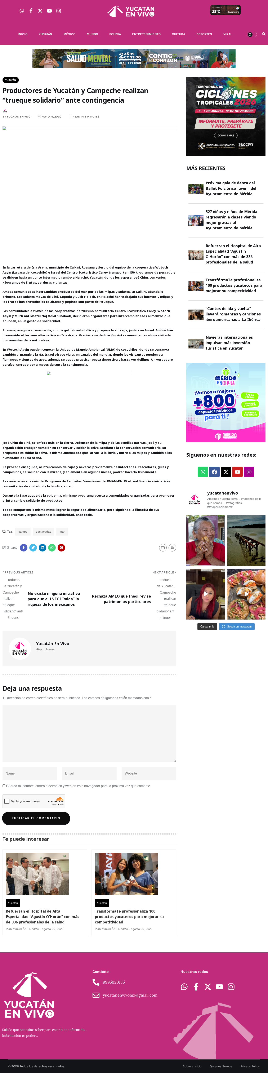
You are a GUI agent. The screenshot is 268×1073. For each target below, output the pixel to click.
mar (62, 531)
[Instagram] (58, 10)
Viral (227, 34)
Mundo (92, 34)
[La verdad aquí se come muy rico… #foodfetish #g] (246, 594)
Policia (115, 34)
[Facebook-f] (31, 10)
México (69, 34)
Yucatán (45, 34)
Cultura (178, 34)
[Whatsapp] (21, 10)
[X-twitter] (40, 10)
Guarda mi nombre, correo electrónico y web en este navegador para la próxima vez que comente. (78, 786)
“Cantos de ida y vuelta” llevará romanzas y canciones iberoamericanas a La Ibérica (233, 314)
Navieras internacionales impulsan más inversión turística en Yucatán (229, 343)
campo (22, 531)
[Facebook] (214, 472)
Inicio (22, 34)
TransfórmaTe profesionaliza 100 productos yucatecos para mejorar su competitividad (129, 917)
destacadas (43, 531)
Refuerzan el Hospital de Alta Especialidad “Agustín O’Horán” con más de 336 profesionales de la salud (42, 917)
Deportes (204, 34)
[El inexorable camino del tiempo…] (246, 540)
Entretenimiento (146, 34)
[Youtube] (49, 10)
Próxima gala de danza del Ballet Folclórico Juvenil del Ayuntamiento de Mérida (231, 188)
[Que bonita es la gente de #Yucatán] (205, 540)
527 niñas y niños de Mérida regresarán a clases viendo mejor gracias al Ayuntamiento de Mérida (231, 219)
